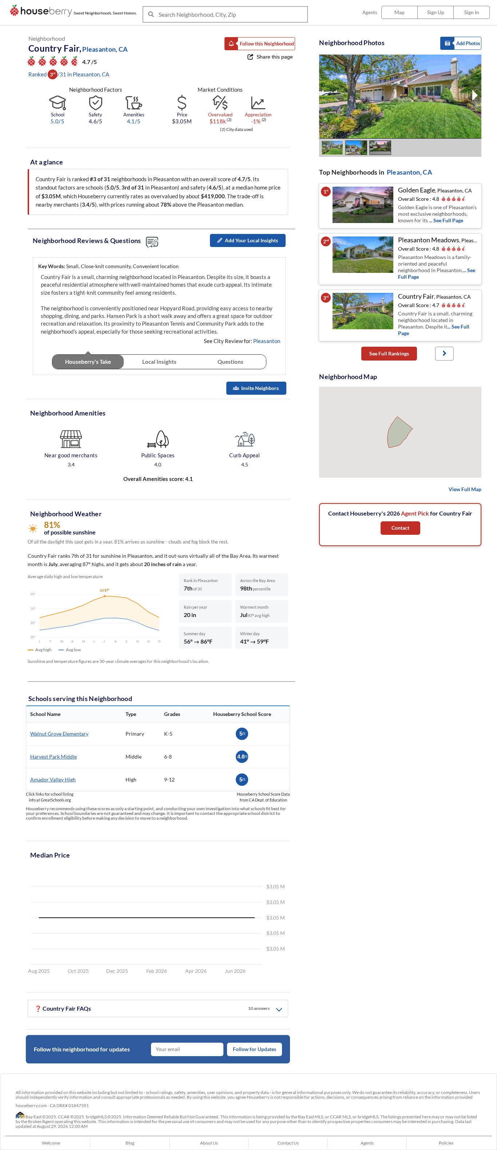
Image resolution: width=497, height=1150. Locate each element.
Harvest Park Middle (53, 756)
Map (399, 12)
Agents (369, 12)
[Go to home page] (75, 11)
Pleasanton (266, 341)
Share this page (275, 57)
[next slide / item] (475, 97)
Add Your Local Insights (251, 240)
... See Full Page (446, 220)
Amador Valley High (53, 779)
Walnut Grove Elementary (59, 734)
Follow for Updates (254, 1049)
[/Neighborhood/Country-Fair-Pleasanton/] (363, 315)
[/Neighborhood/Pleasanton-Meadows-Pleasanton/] (363, 259)
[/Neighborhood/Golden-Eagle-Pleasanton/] (363, 206)
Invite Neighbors (260, 388)
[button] (259, 43)
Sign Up (435, 12)
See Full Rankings (389, 353)
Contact (400, 528)
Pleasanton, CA (409, 172)
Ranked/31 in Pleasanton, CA (68, 74)
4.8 (242, 756)
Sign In (471, 12)
